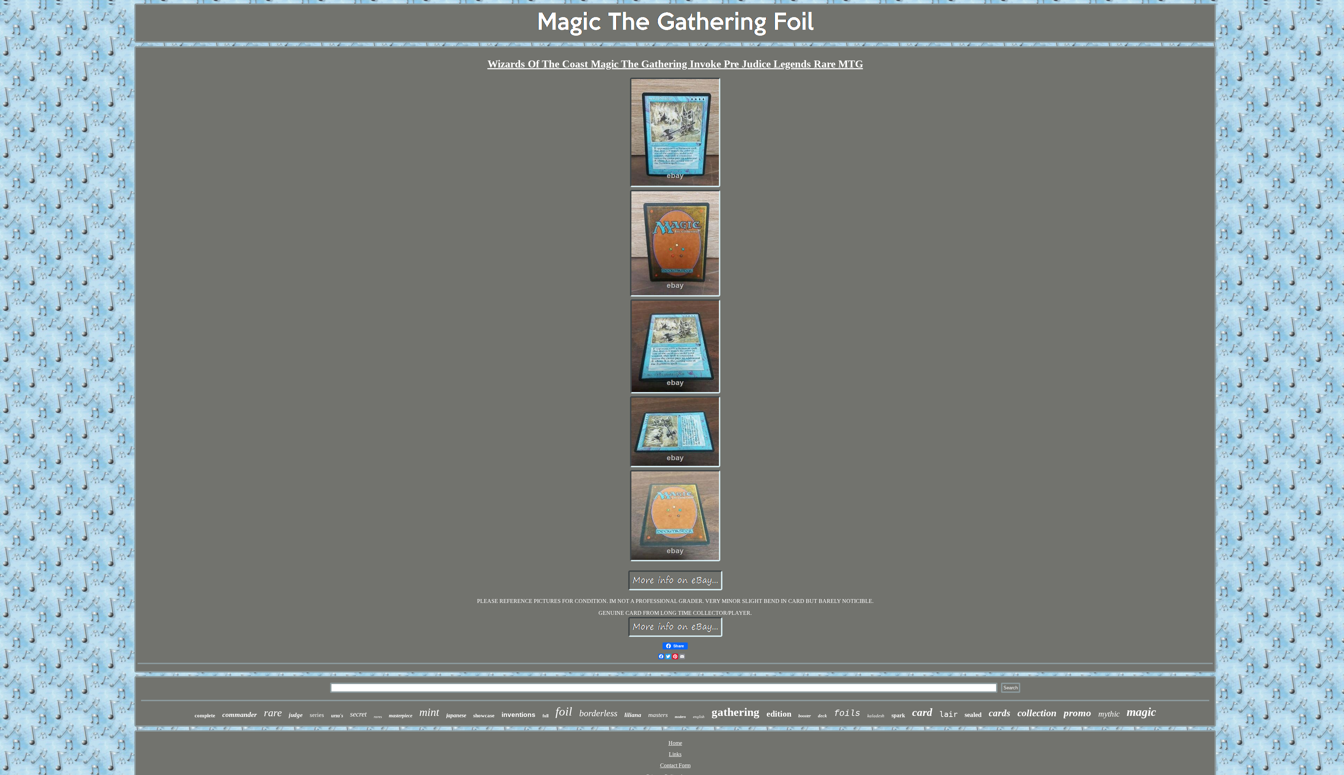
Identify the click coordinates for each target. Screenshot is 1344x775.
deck (822, 715)
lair (948, 714)
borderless (598, 713)
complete (205, 715)
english (699, 716)
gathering (736, 712)
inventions (519, 714)
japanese (456, 715)
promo (1077, 712)
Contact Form (675, 765)
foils (847, 714)
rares (378, 716)
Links (675, 754)
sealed (973, 714)
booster (804, 715)
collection (1037, 713)
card (922, 712)
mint (429, 712)
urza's (337, 715)
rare (273, 712)
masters (658, 714)
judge (296, 715)
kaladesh (875, 715)
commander (239, 714)
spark (898, 715)
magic (1141, 711)
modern (680, 717)
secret (358, 714)
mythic (1109, 714)
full (545, 715)
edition (778, 713)
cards (999, 713)
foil (563, 711)
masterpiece (400, 715)
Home (675, 743)
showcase (484, 715)
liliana (632, 714)
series (317, 715)
